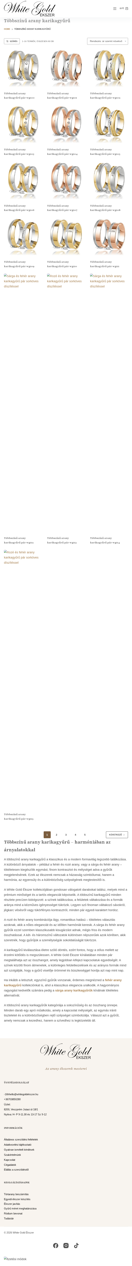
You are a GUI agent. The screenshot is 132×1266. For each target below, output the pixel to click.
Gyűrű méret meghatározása (20, 1208)
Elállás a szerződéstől (16, 1169)
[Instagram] (66, 1245)
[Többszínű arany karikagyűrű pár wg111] (109, 237)
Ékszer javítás (12, 1204)
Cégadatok (10, 1164)
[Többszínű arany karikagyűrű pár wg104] (66, 124)
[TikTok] (76, 1245)
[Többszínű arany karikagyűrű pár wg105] (109, 124)
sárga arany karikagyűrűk (74, 990)
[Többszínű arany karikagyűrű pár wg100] (23, 68)
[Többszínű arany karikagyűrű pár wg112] (23, 403)
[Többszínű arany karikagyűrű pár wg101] (66, 68)
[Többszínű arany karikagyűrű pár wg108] (109, 180)
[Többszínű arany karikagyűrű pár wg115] (23, 679)
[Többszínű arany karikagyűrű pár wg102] (109, 68)
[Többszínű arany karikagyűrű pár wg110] (66, 237)
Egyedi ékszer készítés (17, 1199)
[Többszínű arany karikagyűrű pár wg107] (66, 180)
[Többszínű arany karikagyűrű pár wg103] (23, 124)
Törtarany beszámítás (16, 1194)
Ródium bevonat (13, 1213)
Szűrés (13, 41)
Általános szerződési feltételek (21, 1139)
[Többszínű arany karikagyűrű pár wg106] (23, 180)
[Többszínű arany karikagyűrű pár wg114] (109, 403)
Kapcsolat (9, 1159)
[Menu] (114, 8)
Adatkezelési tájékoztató (17, 1144)
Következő (115, 835)
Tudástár (9, 1218)
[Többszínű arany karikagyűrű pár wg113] (66, 403)
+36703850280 (12, 1099)
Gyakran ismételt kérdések (19, 1149)
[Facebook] (55, 1245)
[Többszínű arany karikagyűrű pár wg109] (23, 237)
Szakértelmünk (12, 1155)
